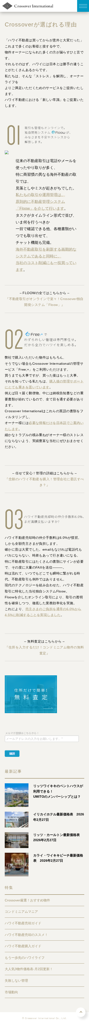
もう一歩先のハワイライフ (25, 958)
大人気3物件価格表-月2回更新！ (29, 969)
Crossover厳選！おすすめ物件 (27, 900)
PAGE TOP (80, 1012)
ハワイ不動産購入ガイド (23, 946)
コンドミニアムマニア (21, 911)
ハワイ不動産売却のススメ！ (26, 935)
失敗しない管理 (16, 980)
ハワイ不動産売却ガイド (23, 923)
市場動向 (11, 992)
